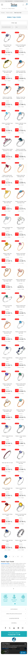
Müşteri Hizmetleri (19, 1)
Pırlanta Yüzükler (9, 12)
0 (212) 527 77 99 (14, 634)
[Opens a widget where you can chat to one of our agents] (23, 652)
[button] (13, 603)
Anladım (5, 651)
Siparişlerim (10, 1)
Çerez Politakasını (5, 648)
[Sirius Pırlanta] (14, 4)
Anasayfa (3, 12)
